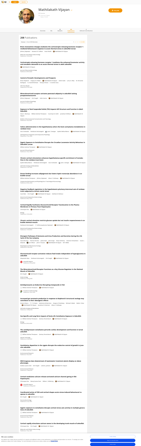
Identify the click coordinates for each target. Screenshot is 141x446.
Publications (71, 30)
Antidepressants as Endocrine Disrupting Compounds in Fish (42, 285)
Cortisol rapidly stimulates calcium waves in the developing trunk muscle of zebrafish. (52, 423)
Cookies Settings (113, 436)
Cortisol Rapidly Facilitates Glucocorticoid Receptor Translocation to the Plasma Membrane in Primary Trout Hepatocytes (49, 206)
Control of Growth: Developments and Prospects (38, 78)
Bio (51, 31)
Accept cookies (113, 444)
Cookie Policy (54, 441)
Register (24, 2)
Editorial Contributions (86, 30)
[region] (70, 439)
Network (60, 30)
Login (14, 2)
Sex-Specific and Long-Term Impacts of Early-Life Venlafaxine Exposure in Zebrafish (50, 316)
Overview (42, 31)
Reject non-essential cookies (112, 440)
